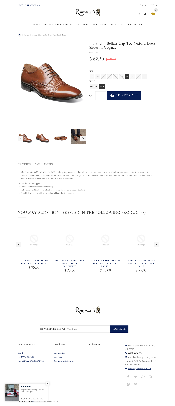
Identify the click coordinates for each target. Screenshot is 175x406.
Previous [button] (20, 138)
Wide (102, 86)
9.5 (109, 76)
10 (115, 76)
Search (20, 353)
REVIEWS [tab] (48, 164)
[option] (25, 138)
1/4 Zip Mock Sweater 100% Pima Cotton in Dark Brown (105, 263)
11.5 (132, 76)
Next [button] (83, 138)
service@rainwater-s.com (139, 368)
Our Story (58, 357)
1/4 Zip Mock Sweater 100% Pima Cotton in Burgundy (69, 263)
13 (144, 76)
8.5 (98, 76)
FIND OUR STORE (26, 357)
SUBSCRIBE (119, 329)
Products (26, 35)
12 (139, 76)
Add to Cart (126, 95)
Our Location (59, 353)
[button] (47, 384)
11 (127, 76)
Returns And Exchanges (64, 361)
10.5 (121, 76)
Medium (93, 86)
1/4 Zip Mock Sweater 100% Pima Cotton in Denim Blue (141, 263)
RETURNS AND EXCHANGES (31, 361)
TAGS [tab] (37, 164)
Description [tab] (24, 164)
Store (27, 401)
